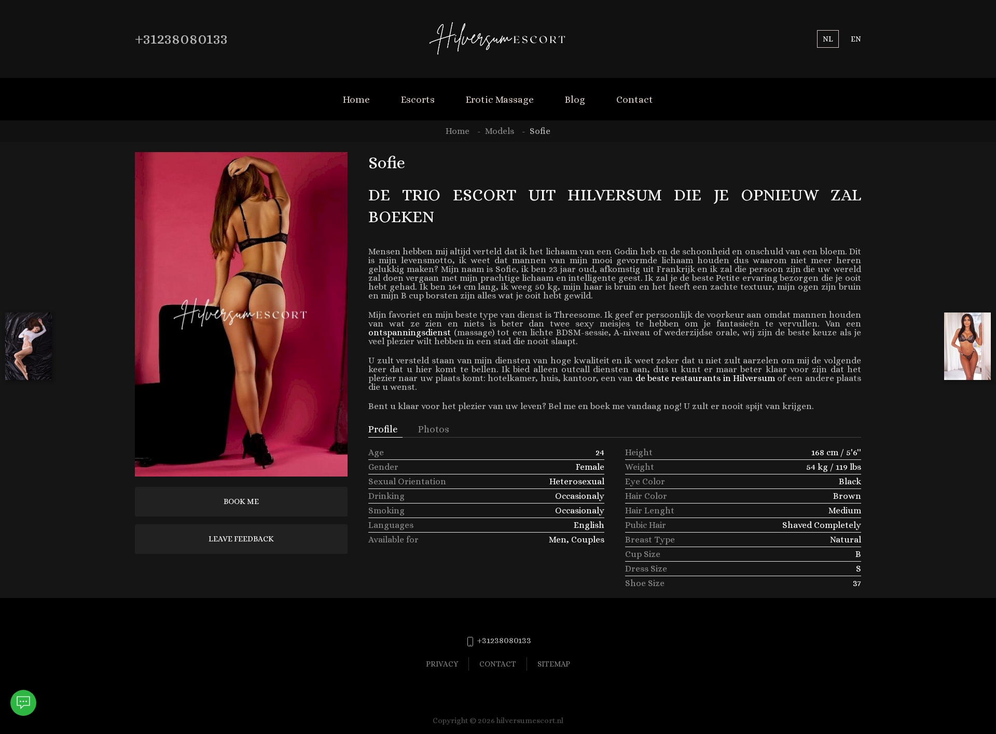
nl (828, 38)
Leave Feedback (241, 538)
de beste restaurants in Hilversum (705, 378)
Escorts (418, 99)
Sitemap (553, 663)
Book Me (241, 501)
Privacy (442, 663)
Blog (575, 99)
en (856, 38)
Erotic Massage (500, 99)
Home (356, 99)
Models (499, 131)
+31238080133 (181, 38)
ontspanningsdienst (409, 332)
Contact (634, 99)
